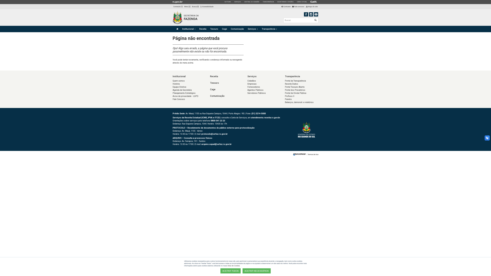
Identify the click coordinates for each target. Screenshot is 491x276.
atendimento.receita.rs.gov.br (265, 117)
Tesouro (214, 29)
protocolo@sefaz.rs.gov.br (214, 134)
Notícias (227, 2)
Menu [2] (187, 7)
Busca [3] (195, 7)
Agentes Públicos (255, 90)
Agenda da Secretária (182, 90)
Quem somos (179, 81)
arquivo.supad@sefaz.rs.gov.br (216, 144)
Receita (202, 29)
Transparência (268, 2)
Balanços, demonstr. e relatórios (299, 102)
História (176, 84)
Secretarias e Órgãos (285, 2)
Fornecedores (253, 87)
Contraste (287, 7)
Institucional (188, 29)
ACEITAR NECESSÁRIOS (256, 270)
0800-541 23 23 (218, 120)
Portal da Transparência (295, 81)
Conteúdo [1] (178, 7)
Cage (224, 29)
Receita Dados (291, 84)
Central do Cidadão (251, 2)
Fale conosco (299, 7)
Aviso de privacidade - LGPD (185, 96)
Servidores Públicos (256, 93)
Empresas (251, 84)
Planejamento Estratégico (184, 93)
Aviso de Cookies (234, 265)
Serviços (237, 2)
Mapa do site (313, 7)
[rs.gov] (177, 2)
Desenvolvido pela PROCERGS (299, 154)
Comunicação (237, 29)
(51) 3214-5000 (258, 113)
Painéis (288, 99)
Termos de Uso (313, 154)
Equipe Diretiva (179, 87)
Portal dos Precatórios (295, 90)
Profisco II (289, 96)
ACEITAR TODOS (230, 270)
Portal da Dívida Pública (295, 93)
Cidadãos (251, 81)
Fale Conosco (179, 99)
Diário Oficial (302, 2)
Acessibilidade (207, 7)
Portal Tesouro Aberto (295, 87)
